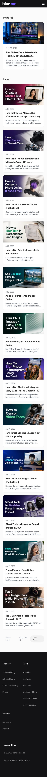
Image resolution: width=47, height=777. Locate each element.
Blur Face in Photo (30, 692)
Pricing (5, 692)
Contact (6, 729)
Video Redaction (29, 705)
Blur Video (27, 686)
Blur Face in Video (30, 698)
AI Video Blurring (9, 673)
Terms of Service (10, 760)
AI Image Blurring (9, 679)
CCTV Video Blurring (10, 686)
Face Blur (26, 673)
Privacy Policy (24, 760)
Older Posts (35, 639)
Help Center (7, 722)
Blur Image (27, 679)
